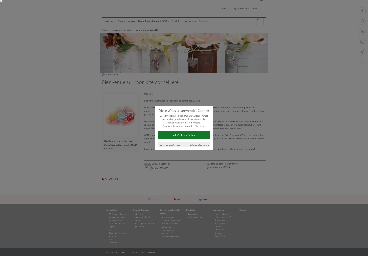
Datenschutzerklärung (199, 144)
